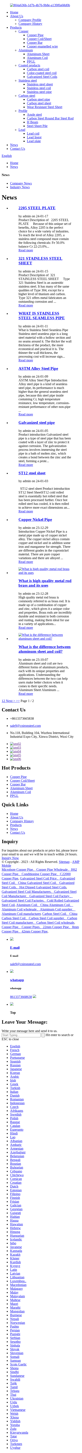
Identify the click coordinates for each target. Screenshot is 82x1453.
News (14, 145)
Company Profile (30, 20)
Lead (22, 129)
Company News (21, 183)
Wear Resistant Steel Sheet (44, 107)
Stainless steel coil (39, 88)
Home (14, 12)
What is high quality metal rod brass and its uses (45, 583)
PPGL (31, 61)
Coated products (29, 65)
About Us (16, 16)
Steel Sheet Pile (37, 126)
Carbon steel (27, 95)
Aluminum (26, 50)
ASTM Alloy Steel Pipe (38, 368)
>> (18, 701)
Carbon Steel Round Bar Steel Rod (50, 118)
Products (16, 27)
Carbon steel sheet (39, 103)
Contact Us (17, 148)
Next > (10, 701)
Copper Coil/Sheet (39, 39)
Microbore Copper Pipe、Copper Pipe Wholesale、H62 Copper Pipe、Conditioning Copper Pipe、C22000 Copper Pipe (39, 874)
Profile (23, 111)
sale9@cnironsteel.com (25, 725)
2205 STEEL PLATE (37, 208)
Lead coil (33, 133)
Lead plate (34, 141)
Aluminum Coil (37, 58)
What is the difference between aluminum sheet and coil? (45, 649)
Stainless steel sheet (40, 84)
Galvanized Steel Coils (42, 76)
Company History (30, 23)
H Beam (32, 122)
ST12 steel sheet (32, 473)
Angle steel (34, 114)
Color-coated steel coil (42, 73)
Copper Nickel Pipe (35, 519)
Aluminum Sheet (38, 54)
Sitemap (64, 862)
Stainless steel (28, 80)
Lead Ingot (34, 137)
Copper (23, 31)
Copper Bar (34, 42)
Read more (26, 250)
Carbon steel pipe (38, 99)
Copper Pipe (35, 35)
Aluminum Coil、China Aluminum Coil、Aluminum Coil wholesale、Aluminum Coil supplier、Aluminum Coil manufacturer (38, 909)
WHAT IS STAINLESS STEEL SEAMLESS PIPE (42, 315)
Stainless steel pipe (39, 92)
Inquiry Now (10, 858)
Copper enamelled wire (42, 46)
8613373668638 (21, 997)
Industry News (20, 187)
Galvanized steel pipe (37, 422)
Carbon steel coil (38, 69)
